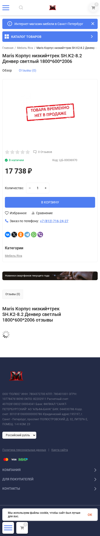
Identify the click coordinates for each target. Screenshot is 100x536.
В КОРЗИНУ (50, 202)
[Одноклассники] (20, 234)
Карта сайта (59, 450)
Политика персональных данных (24, 450)
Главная (7, 48)
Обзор (7, 70)
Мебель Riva (25, 48)
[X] (14, 234)
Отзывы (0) (27, 70)
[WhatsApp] (34, 234)
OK (90, 515)
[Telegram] (27, 234)
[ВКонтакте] (7, 234)
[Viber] (40, 234)
